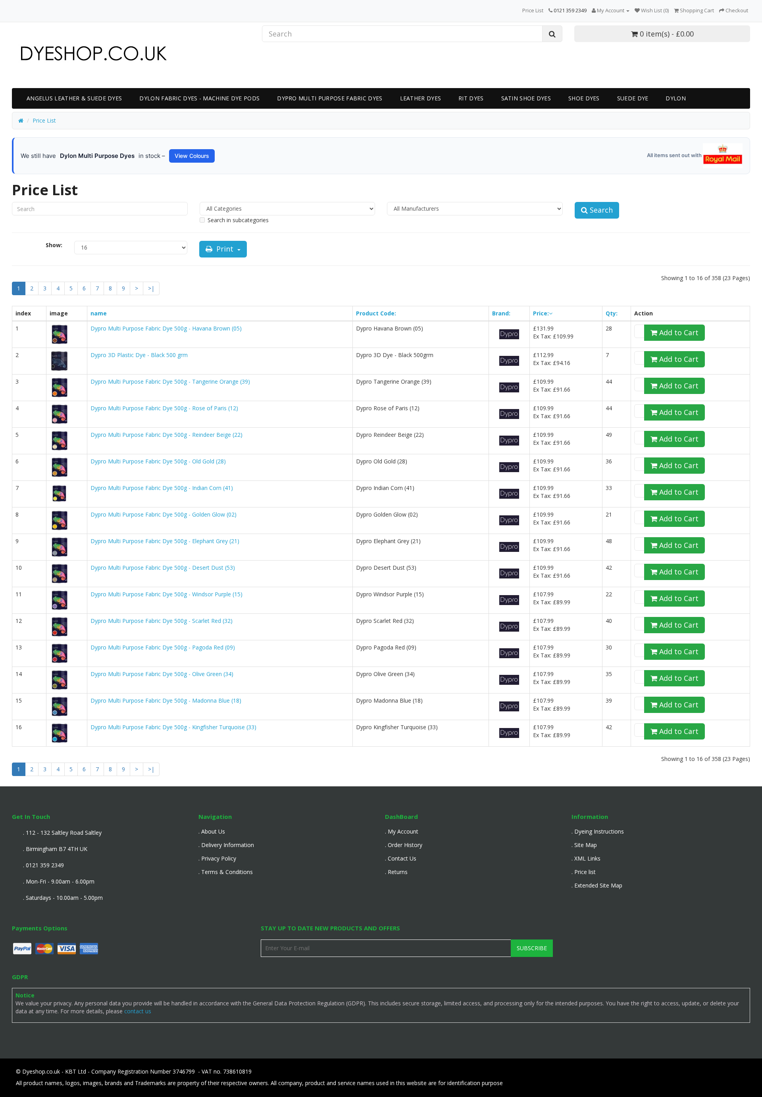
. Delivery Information (226, 845)
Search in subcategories (238, 220)
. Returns (396, 872)
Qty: (612, 313)
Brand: (501, 313)
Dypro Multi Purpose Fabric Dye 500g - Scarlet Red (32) (161, 620)
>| (151, 288)
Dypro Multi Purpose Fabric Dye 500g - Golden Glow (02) (163, 514)
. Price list (584, 872)
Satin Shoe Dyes (526, 98)
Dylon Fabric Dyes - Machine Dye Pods (199, 98)
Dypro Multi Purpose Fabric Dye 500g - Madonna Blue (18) (165, 700)
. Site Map (584, 845)
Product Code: (376, 313)
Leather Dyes (420, 98)
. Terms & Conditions (225, 872)
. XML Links (586, 858)
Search (600, 210)
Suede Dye (632, 98)
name (98, 313)
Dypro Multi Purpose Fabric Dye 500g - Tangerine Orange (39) (170, 381)
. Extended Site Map (597, 885)
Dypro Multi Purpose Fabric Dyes (329, 98)
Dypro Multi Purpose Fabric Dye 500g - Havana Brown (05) (166, 328)
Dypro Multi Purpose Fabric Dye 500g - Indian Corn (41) (161, 488)
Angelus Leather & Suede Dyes (74, 98)
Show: (54, 245)
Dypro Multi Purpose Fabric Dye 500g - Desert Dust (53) (162, 567)
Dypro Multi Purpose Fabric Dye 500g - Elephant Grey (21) (164, 541)
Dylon (676, 98)
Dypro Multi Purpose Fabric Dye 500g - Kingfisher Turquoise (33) (173, 727)
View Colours (192, 155)
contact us (137, 1011)
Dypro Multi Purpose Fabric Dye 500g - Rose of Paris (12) (164, 408)
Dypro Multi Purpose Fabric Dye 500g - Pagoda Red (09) (162, 647)
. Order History (403, 845)
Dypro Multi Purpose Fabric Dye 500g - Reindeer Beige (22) (166, 434)
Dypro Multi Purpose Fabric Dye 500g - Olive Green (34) (161, 674)
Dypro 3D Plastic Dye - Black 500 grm (139, 355)
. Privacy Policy (217, 858)
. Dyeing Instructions (598, 831)
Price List (532, 10)
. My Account (401, 831)
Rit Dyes (470, 98)
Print (224, 249)
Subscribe (532, 948)
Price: (541, 313)
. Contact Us (400, 858)
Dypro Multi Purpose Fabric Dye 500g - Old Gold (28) (158, 461)
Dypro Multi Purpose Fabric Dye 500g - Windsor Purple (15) (166, 594)
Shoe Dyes (584, 98)
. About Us (211, 831)
